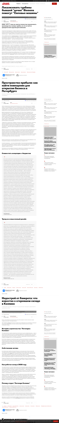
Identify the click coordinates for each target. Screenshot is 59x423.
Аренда (5, 287)
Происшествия (27, 406)
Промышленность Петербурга (31, 72)
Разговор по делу (9, 287)
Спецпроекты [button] (25, 3)
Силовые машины (15, 35)
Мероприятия (32, 3)
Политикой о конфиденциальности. (21, 421)
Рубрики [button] (18, 3)
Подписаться (36, 0)
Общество (13, 287)
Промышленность (11, 72)
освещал (9, 322)
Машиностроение (23, 72)
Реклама (38, 3)
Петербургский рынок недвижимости (46, 406)
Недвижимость (41, 287)
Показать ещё (46, 42)
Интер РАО (12, 54)
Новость (5, 406)
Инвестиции (36, 287)
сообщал (11, 353)
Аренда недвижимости (5, 407)
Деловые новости (17, 72)
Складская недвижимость (12, 407)
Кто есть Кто (42, 3)
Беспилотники (32, 406)
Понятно (55, 421)
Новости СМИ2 (4, 78)
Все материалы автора (14, 21)
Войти (54, 3)
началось (3, 379)
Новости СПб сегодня (30, 287)
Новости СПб (6, 72)
